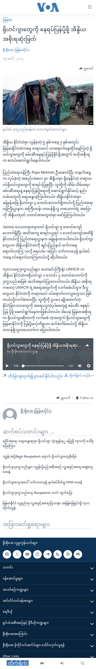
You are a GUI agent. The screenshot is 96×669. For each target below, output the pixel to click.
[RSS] (57, 554)
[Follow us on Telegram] (47, 554)
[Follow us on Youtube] (27, 554)
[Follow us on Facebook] (7, 554)
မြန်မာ (7, 20)
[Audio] (62, 663)
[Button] (86, 68)
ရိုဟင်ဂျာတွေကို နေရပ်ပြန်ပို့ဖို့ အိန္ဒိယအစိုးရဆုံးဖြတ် (46, 345)
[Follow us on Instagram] (37, 554)
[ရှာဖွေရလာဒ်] (82, 663)
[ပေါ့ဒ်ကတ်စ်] (67, 554)
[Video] (42, 663)
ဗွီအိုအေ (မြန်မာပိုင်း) (16, 50)
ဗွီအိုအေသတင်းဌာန (24, 351)
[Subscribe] (78, 554)
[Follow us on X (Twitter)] (17, 554)
